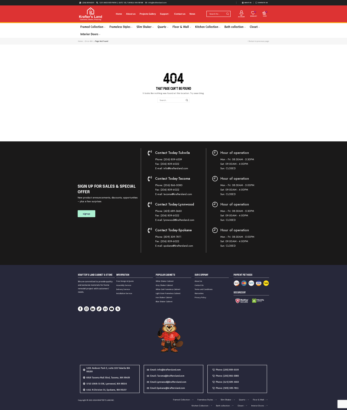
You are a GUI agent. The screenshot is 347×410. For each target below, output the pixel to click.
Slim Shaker (144, 27)
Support (164, 14)
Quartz (162, 27)
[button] (86, 213)
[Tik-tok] (99, 308)
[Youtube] (111, 308)
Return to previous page (259, 41)
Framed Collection (91, 27)
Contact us (179, 14)
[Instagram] (86, 308)
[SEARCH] (186, 100)
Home (119, 14)
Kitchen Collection (206, 27)
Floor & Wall (181, 27)
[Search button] (227, 14)
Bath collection (234, 27)
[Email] (105, 308)
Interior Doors (89, 34)
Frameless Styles (120, 27)
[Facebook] (80, 308)
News (192, 14)
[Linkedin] (92, 308)
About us (131, 14)
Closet (254, 27)
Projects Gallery (148, 14)
